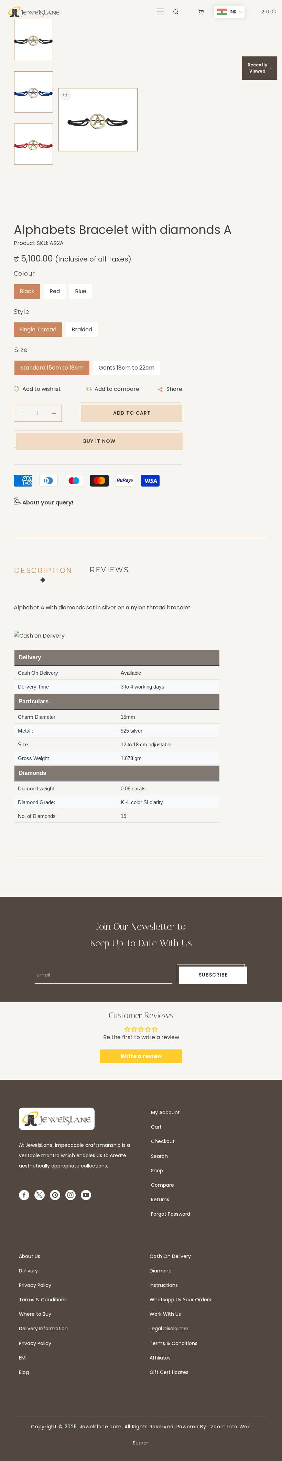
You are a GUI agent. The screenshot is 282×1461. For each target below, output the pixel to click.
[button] (160, 11)
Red (55, 291)
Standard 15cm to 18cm (52, 368)
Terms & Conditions (43, 1299)
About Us (29, 1256)
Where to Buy (35, 1314)
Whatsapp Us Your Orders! (181, 1299)
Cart (156, 1126)
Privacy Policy (35, 1285)
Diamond (161, 1270)
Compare (162, 1185)
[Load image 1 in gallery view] (33, 39)
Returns (160, 1199)
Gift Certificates (169, 1372)
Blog (24, 1372)
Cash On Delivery (170, 1256)
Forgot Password (170, 1214)
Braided (82, 329)
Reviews (109, 570)
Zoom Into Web (229, 1426)
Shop (157, 1170)
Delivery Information (43, 1328)
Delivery (28, 1270)
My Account (165, 1112)
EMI (22, 1357)
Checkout (163, 1141)
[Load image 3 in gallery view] (33, 144)
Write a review (141, 1056)
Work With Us (165, 1314)
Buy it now (99, 441)
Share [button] (174, 389)
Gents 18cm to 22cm (126, 368)
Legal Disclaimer (169, 1328)
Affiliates (160, 1357)
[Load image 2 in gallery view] (33, 92)
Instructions (164, 1285)
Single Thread (38, 329)
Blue (80, 291)
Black (27, 291)
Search (159, 1156)
